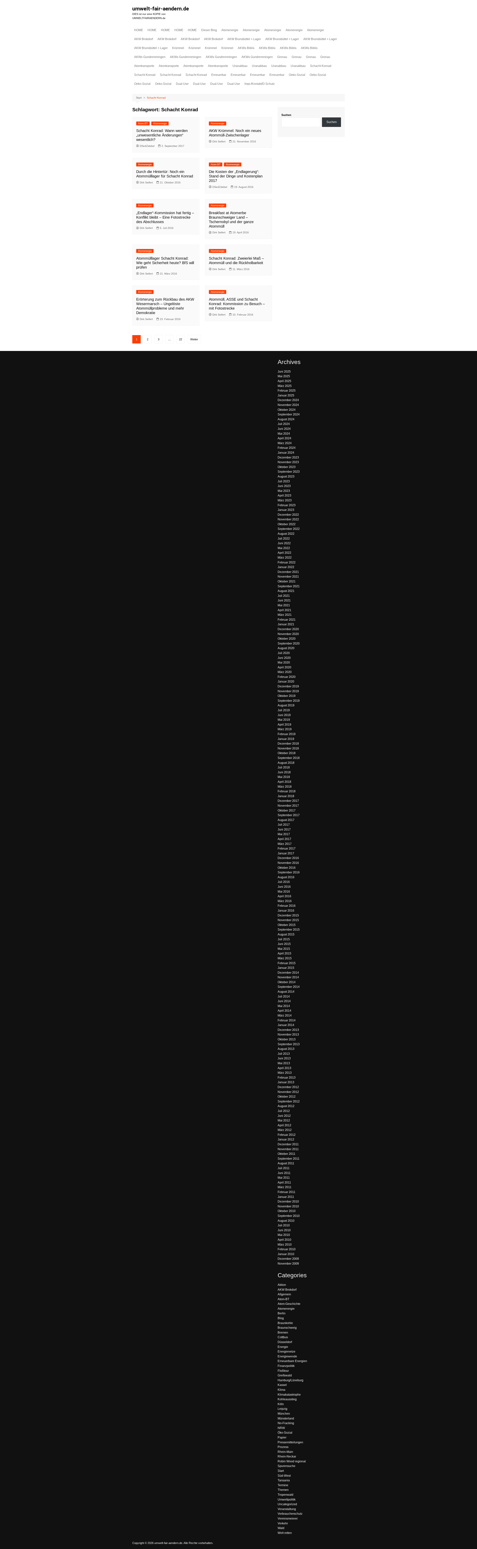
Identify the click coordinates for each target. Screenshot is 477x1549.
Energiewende (287, 1356)
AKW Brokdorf (143, 39)
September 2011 (288, 1158)
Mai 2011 (284, 1177)
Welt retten (285, 1532)
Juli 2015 (284, 939)
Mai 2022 (284, 548)
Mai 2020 (284, 662)
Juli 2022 (284, 538)
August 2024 (286, 419)
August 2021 (286, 591)
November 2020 (288, 634)
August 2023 (286, 476)
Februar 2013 (287, 1077)
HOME (138, 30)
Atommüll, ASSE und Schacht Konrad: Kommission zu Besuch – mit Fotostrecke (237, 303)
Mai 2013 (284, 1063)
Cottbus (283, 1337)
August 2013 (286, 1048)
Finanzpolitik (286, 1365)
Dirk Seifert (218, 141)
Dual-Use (182, 83)
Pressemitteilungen (290, 1442)
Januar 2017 (286, 853)
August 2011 (286, 1163)
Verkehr (283, 1523)
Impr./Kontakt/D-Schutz (259, 83)
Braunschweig (287, 1327)
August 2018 (286, 762)
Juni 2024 (284, 428)
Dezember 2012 (288, 1087)
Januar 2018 (286, 796)
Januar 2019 (286, 738)
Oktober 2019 (287, 695)
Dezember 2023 (288, 457)
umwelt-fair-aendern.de (160, 9)
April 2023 (284, 495)
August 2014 (286, 991)
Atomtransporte (144, 65)
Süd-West (284, 1475)
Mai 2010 (284, 1234)
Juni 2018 (284, 772)
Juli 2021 (284, 595)
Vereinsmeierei (288, 1518)
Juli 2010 (284, 1225)
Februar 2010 (287, 1249)
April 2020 (284, 667)
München (284, 1413)
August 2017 (286, 820)
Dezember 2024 (288, 400)
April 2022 (284, 552)
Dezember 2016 (288, 858)
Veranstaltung (287, 1509)
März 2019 (285, 729)
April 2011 (284, 1182)
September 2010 (289, 1215)
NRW (281, 1428)
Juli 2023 (284, 481)
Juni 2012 (284, 1115)
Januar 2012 (286, 1139)
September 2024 (289, 414)
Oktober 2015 (287, 924)
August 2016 (286, 877)
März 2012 (285, 1130)
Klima (281, 1389)
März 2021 (285, 614)
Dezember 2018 (288, 743)
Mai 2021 (284, 605)
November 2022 (288, 519)
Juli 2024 (284, 424)
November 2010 (288, 1206)
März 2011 (284, 1187)
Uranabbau (240, 65)
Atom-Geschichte (289, 1303)
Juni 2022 (284, 543)
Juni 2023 (284, 486)
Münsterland (286, 1418)
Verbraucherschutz (290, 1513)
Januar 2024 (286, 452)
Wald (281, 1528)
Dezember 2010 (288, 1201)
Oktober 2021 (287, 581)
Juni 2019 (284, 715)
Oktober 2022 (287, 524)
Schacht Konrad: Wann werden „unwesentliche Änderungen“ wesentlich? (162, 135)
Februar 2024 (287, 447)
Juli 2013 (284, 1053)
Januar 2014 (286, 1025)
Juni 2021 (284, 600)
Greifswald (285, 1375)
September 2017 (289, 815)
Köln (281, 1404)
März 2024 (285, 443)
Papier (282, 1437)
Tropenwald (285, 1494)
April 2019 (284, 724)
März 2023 (285, 500)
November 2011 (288, 1149)
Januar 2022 (286, 567)
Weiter (194, 339)
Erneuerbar (218, 74)
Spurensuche (286, 1466)
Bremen (283, 1332)
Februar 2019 (287, 734)
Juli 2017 (284, 824)
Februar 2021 (287, 619)
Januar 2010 (286, 1254)
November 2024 (288, 404)
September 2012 (289, 1101)
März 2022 (285, 557)
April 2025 (284, 381)
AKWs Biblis (246, 48)
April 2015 (284, 953)
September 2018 (289, 757)
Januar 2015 (286, 967)
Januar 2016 (286, 910)
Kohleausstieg (287, 1399)
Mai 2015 (284, 948)
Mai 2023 (284, 490)
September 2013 (289, 1044)
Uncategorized (287, 1504)
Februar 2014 (287, 1020)
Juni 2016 (284, 886)
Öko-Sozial (285, 1432)
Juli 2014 (284, 996)
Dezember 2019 (288, 686)
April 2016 (284, 896)
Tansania (284, 1480)
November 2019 (288, 691)
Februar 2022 (287, 562)
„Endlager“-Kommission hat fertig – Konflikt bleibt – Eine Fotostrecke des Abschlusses (165, 217)
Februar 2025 (287, 390)
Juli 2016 (284, 881)
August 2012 (286, 1106)
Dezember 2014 (288, 972)
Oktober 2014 (287, 982)
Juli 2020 (284, 653)
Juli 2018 (284, 767)
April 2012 (284, 1125)
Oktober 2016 (287, 867)
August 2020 (286, 648)
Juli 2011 (284, 1168)
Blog (281, 1318)
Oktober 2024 (287, 409)
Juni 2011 (284, 1173)
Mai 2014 (284, 1006)
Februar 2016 (287, 905)
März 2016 (285, 901)
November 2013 (288, 1034)
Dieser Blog (209, 30)
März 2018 (285, 786)
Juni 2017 (284, 829)
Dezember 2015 (288, 915)
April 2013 (284, 1068)
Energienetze (286, 1351)
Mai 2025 (284, 376)
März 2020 (285, 672)
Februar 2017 (287, 848)
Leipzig (282, 1408)
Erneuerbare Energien (292, 1361)
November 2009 (288, 1263)
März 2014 (285, 1015)
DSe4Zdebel (147, 145)
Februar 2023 (287, 505)
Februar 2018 (287, 791)
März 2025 (285, 385)
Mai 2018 (284, 777)
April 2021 (284, 610)
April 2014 (284, 1010)
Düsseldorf (285, 1342)
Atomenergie (229, 30)
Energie (283, 1346)
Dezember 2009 (288, 1258)
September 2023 (289, 471)
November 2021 (288, 576)
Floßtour (283, 1370)
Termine (283, 1485)
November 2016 (288, 862)
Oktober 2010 (287, 1211)
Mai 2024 (284, 433)
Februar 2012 (287, 1134)
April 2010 (284, 1239)
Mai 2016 (284, 891)
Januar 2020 (286, 681)
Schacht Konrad (320, 65)
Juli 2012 (284, 1110)
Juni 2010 (284, 1230)
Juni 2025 (284, 371)
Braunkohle (285, 1323)
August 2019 (286, 705)
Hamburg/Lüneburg (290, 1380)
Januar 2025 (286, 395)
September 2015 (289, 929)
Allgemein (284, 1294)
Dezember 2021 (288, 571)
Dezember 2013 (288, 1029)
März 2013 (285, 1072)
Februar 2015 (287, 963)
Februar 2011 (286, 1192)
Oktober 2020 (287, 638)
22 (180, 339)
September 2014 (289, 986)
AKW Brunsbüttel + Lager (244, 39)
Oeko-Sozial (297, 74)
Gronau (282, 57)
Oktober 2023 (287, 467)
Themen (283, 1489)
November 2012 (288, 1091)
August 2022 (286, 533)
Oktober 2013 (287, 1039)
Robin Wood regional (292, 1461)
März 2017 (285, 843)
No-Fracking (286, 1423)
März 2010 (285, 1244)
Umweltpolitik (287, 1499)
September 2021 (289, 586)
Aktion (282, 1284)
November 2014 (288, 977)
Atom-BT (143, 123)
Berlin (281, 1313)
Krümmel (178, 48)
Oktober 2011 (286, 1153)
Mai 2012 (284, 1120)
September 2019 (289, 700)
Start (281, 1470)
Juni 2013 (284, 1058)
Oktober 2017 (287, 810)
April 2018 (284, 781)
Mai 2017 (284, 834)
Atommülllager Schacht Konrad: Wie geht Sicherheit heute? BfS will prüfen (165, 262)
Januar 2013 (286, 1082)
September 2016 (289, 872)
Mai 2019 (284, 719)
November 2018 (288, 748)
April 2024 (284, 438)
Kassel (282, 1384)
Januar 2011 (286, 1196)
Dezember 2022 (288, 514)
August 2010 (286, 1220)
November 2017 (288, 805)
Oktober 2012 (287, 1096)
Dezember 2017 (288, 800)
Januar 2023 (286, 509)
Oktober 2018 (287, 753)
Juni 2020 (284, 657)
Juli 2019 (284, 710)
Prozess (283, 1447)
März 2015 (285, 958)
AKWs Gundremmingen (149, 57)
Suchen (286, 114)
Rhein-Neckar (287, 1456)
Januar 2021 (286, 624)
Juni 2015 (284, 944)
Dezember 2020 (288, 629)
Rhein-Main (285, 1451)
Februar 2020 (287, 676)
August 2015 (286, 934)
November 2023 (288, 462)
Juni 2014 (284, 1001)
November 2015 (288, 920)
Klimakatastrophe (289, 1394)
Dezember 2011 (288, 1144)
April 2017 (284, 839)
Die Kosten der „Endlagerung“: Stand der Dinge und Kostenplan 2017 (236, 176)
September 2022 (289, 528)
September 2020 (289, 643)
